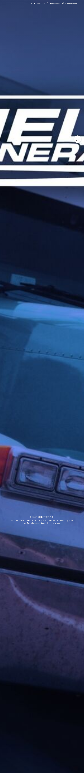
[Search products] (78, 139)
